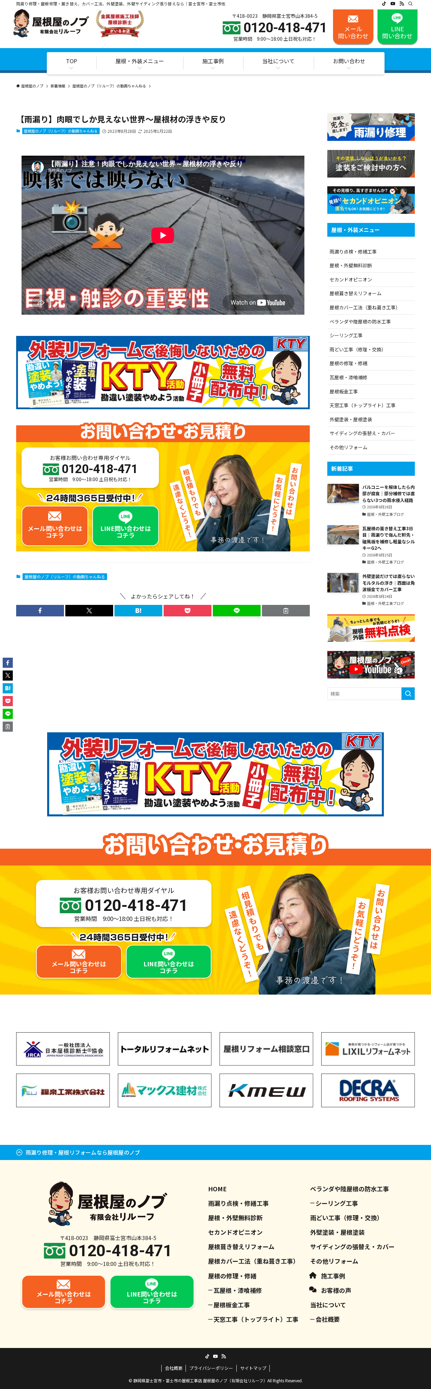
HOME (217, 1188)
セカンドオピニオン (351, 279)
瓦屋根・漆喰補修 (348, 377)
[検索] (410, 3)
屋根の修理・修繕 (348, 363)
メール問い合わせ (353, 32)
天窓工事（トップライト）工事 (363, 405)
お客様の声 (336, 1290)
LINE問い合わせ (397, 32)
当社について (328, 1304)
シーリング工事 (346, 335)
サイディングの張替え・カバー (362, 433)
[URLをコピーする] (286, 610)
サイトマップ (253, 1368)
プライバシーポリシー (211, 1368)
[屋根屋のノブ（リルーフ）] (78, 23)
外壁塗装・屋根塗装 (351, 419)
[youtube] (393, 3)
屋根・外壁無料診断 (351, 265)
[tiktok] (384, 3)
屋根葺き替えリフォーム (356, 293)
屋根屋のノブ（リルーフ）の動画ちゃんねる (61, 130)
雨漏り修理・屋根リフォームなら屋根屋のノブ (83, 1152)
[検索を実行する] (408, 693)
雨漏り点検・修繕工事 (353, 251)
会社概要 (328, 1319)
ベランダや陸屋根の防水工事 (360, 321)
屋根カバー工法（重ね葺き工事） (365, 307)
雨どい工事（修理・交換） (358, 349)
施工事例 (333, 1275)
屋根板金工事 (344, 391)
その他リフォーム (348, 447)
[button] (40, 610)
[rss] (401, 3)
